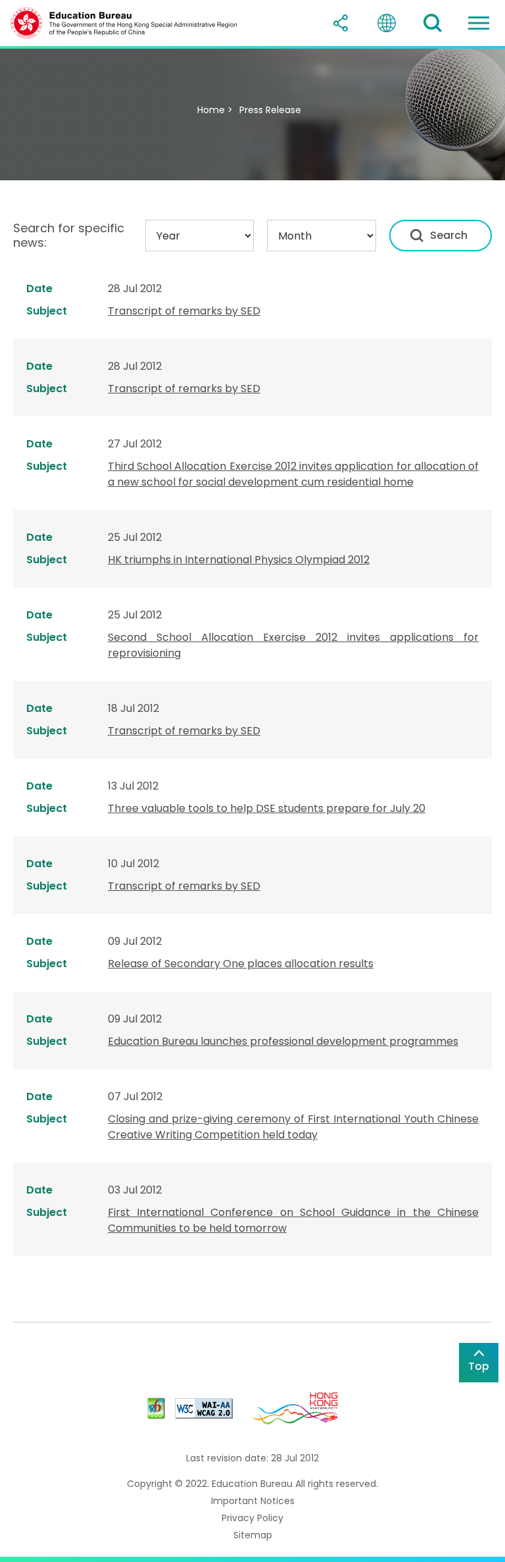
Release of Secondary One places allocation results (240, 963)
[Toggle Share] (340, 23)
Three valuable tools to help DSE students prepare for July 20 (266, 808)
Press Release (270, 109)
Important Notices (253, 1500)
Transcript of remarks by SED (184, 310)
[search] (432, 23)
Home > (215, 109)
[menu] (478, 23)
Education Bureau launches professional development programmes (283, 1041)
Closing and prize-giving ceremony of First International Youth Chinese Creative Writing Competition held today (293, 1126)
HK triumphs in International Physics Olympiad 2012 (239, 559)
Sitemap (252, 1535)
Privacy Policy (252, 1517)
